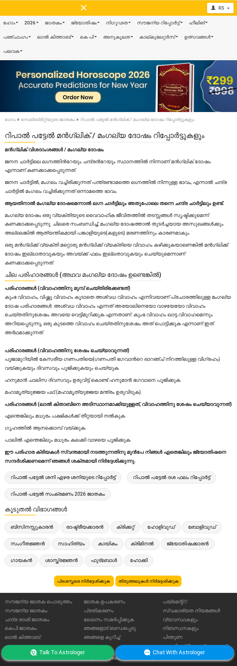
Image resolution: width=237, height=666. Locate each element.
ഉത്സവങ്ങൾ (197, 37)
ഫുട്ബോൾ (104, 560)
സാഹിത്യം (71, 544)
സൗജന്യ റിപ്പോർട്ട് (158, 23)
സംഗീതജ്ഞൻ (27, 544)
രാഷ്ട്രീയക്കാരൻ (84, 527)
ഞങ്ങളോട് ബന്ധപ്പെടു (110, 628)
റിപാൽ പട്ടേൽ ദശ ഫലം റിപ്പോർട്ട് (171, 477)
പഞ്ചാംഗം (15, 37)
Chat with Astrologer (179, 652)
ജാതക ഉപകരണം (104, 602)
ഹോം (9, 23)
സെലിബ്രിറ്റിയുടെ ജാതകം (48, 119)
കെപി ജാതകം (21, 628)
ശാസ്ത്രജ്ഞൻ (61, 560)
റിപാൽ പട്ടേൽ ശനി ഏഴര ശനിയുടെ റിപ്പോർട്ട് (62, 477)
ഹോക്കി (139, 560)
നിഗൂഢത (117, 23)
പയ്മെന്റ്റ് (175, 602)
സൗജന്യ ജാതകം (26, 611)
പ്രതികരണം (99, 611)
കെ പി (87, 37)
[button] (17, 86)
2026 (29, 23)
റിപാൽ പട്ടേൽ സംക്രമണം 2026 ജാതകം (57, 494)
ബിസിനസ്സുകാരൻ (31, 527)
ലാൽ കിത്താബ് (54, 37)
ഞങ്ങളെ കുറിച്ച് (102, 637)
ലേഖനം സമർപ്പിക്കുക (109, 619)
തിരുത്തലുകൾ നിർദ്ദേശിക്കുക (148, 581)
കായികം (108, 544)
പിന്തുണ (172, 637)
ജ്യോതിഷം (84, 23)
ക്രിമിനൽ (142, 544)
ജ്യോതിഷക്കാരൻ (188, 544)
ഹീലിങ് (197, 23)
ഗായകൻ (21, 560)
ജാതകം (53, 23)
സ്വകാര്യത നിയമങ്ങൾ (191, 611)
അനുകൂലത (116, 37)
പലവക (11, 51)
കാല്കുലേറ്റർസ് (157, 37)
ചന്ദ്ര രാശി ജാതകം (27, 619)
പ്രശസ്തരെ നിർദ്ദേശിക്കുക (84, 581)
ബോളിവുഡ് (202, 527)
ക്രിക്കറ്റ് (125, 527)
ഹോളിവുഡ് (161, 527)
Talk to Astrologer (62, 652)
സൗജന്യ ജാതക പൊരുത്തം (38, 602)
